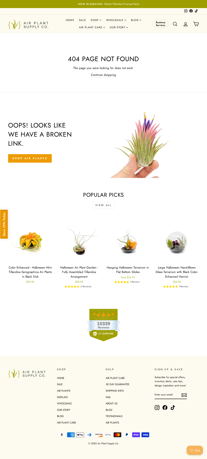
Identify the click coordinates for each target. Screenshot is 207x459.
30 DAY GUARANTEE (117, 384)
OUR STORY (63, 410)
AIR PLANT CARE (66, 422)
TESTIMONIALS (114, 416)
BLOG (60, 416)
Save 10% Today (4, 224)
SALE (60, 384)
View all (103, 205)
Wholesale (115, 20)
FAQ (108, 397)
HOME (60, 378)
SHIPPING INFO (115, 391)
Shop (95, 20)
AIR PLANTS (63, 391)
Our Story (118, 27)
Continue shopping (103, 75)
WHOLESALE (64, 403)
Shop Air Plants (30, 158)
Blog (135, 20)
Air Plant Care (91, 27)
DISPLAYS (62, 397)
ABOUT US (111, 403)
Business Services (160, 24)
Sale (82, 20)
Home (70, 20)
